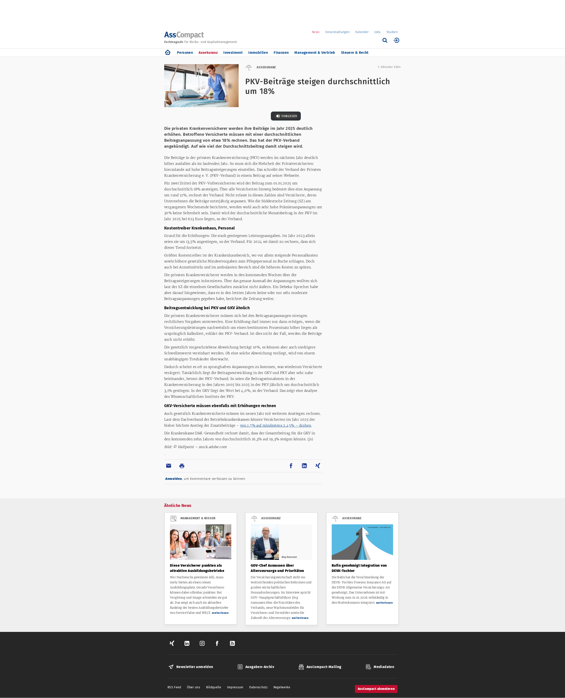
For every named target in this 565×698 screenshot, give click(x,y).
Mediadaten (384, 667)
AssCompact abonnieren (376, 689)
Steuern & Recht (355, 52)
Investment (233, 52)
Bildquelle (213, 687)
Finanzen (281, 52)
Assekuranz (208, 52)
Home (167, 52)
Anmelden (173, 479)
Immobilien (258, 52)
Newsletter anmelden (194, 667)
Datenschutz (258, 687)
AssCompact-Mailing (324, 667)
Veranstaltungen (337, 32)
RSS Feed (174, 687)
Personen (185, 52)
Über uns (193, 687)
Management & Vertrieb (314, 52)
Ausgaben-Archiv (259, 667)
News (316, 32)
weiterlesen (220, 612)
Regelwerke (281, 687)
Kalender (362, 32)
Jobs (377, 32)
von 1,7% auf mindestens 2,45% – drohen (275, 425)
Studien (392, 32)
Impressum (235, 687)
